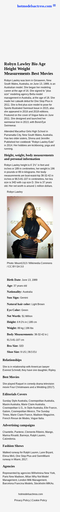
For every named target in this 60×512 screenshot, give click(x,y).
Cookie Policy (39, 500)
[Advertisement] (30, 37)
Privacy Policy (22, 500)
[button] (36, 6)
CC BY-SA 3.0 (16, 266)
